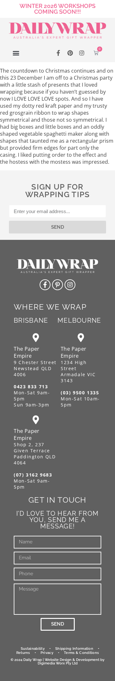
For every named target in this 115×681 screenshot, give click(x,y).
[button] (16, 52)
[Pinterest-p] (57, 284)
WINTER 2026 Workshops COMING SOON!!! (57, 9)
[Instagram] (82, 53)
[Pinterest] (70, 53)
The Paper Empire (27, 352)
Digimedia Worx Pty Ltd (58, 663)
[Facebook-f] (58, 53)
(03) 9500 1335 (80, 393)
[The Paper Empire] (35, 337)
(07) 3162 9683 (33, 475)
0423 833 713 (31, 387)
